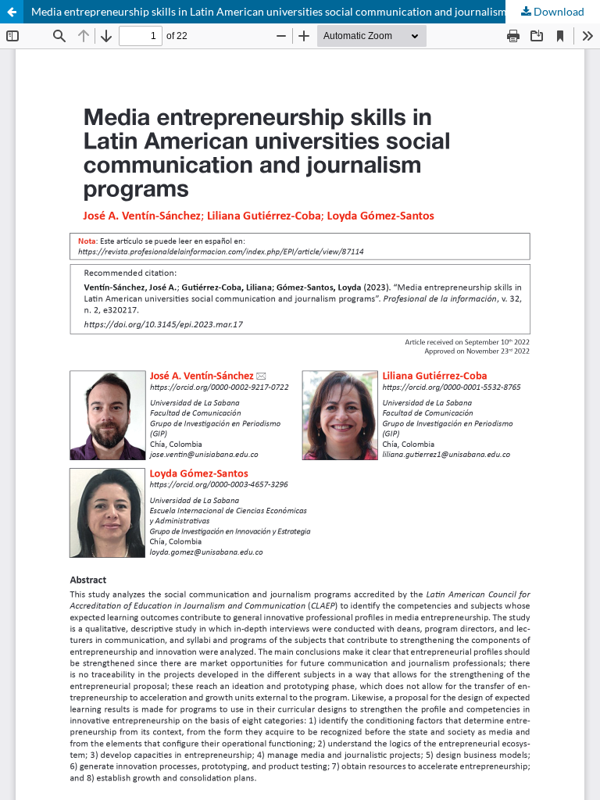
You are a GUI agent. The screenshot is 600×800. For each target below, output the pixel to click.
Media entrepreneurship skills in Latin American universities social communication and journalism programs (293, 11)
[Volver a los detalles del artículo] (11, 11)
